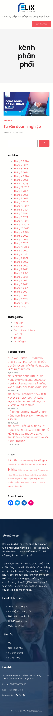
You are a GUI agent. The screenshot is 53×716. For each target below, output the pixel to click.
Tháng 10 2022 (21, 247)
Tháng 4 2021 (21, 288)
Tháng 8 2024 (21, 209)
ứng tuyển (18, 486)
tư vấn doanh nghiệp (21, 482)
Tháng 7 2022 (21, 258)
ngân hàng (34, 475)
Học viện (18, 322)
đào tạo (10, 486)
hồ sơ (10, 475)
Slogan (17, 479)
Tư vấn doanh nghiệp (22, 126)
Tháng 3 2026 (21, 179)
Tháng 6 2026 (21, 168)
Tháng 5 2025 (21, 194)
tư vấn (10, 482)
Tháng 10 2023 (21, 228)
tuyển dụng (33, 479)
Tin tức (17, 337)
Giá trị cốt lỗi (34, 470)
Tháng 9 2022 (21, 250)
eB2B (44, 464)
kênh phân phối (18, 475)
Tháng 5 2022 (21, 265)
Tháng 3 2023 (21, 235)
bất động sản (41, 460)
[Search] (44, 143)
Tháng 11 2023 (21, 224)
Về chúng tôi (20, 341)
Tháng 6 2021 (21, 280)
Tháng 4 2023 (21, 232)
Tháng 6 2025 (21, 191)
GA (20, 470)
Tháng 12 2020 (21, 303)
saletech (11, 479)
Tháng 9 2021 (21, 269)
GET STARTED (41, 24)
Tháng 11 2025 (21, 187)
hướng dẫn (44, 470)
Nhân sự (18, 326)
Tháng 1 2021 (21, 299)
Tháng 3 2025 (21, 198)
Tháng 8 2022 (21, 254)
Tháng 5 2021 (21, 284)
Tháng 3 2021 (21, 291)
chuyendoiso (12, 464)
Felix (12, 469)
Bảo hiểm (13, 460)
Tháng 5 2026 (21, 172)
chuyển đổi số (23, 464)
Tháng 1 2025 (21, 202)
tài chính (41, 479)
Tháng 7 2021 (21, 276)
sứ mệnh (24, 479)
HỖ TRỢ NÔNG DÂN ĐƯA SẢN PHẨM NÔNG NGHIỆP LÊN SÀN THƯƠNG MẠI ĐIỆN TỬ (28, 416)
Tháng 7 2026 (21, 165)
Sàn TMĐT (8, 120)
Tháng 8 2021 (21, 273)
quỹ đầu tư (43, 475)
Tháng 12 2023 (21, 221)
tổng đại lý (41, 482)
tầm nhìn (33, 482)
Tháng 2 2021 (21, 295)
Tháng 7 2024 (21, 213)
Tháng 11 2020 (21, 306)
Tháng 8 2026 (21, 161)
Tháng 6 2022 (21, 261)
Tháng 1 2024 (21, 217)
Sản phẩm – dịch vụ (24, 330)
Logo (27, 475)
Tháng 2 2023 (21, 239)
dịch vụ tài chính (35, 464)
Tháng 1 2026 (21, 183)
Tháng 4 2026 (21, 176)
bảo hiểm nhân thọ (26, 461)
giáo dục (26, 470)
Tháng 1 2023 (21, 243)
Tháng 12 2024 (21, 206)
